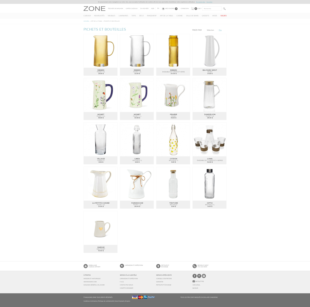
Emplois (127, 301)
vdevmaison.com (90, 281)
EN (158, 8)
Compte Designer (126, 288)
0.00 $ (199, 8)
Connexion (185, 8)
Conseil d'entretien (164, 278)
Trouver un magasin (115, 8)
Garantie (159, 281)
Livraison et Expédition (134, 265)
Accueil (86, 21)
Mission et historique (92, 278)
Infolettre (199, 281)
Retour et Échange (163, 285)
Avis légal (196, 285)
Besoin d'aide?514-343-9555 (203, 266)
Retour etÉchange (165, 266)
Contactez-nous (126, 285)
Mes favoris (169, 8)
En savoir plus (200, 2)
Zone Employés (119, 301)
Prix (220, 30)
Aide (152, 8)
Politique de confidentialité (106, 301)
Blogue (195, 288)
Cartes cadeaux (132, 8)
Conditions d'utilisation (90, 301)
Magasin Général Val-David (94, 285)
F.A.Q (122, 281)
